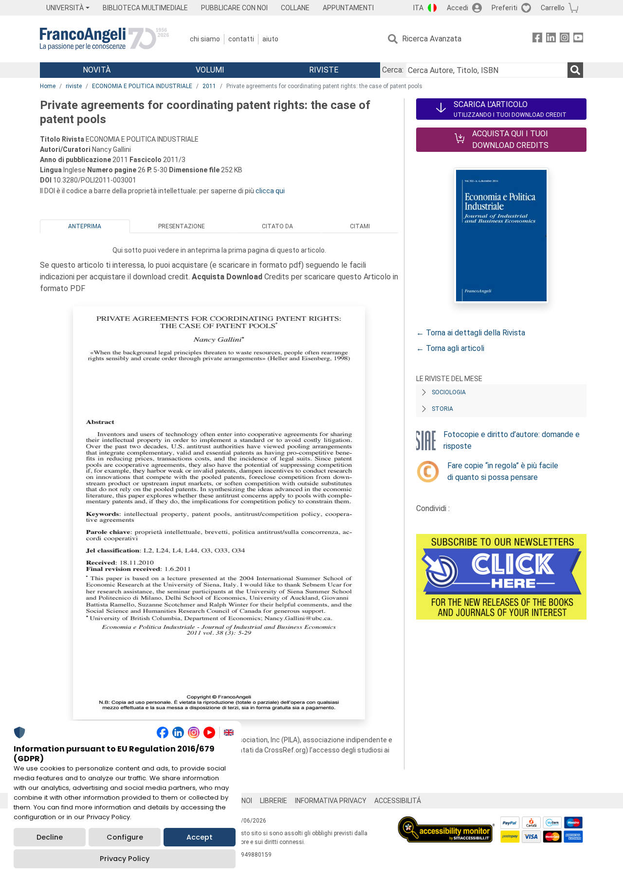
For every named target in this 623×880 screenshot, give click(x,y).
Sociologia (449, 392)
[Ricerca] (575, 70)
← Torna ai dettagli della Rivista (470, 332)
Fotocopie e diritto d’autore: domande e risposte (511, 440)
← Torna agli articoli (450, 348)
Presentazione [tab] (181, 226)
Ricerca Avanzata (431, 38)
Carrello (553, 8)
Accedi (457, 8)
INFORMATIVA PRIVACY (330, 801)
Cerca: (392, 69)
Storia (442, 408)
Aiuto (270, 39)
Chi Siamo (205, 39)
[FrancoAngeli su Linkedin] (551, 39)
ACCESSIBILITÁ (397, 801)
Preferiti (504, 8)
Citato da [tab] (277, 226)
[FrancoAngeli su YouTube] (578, 39)
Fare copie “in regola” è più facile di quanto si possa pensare (502, 471)
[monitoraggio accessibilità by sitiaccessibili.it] (446, 821)
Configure (125, 837)
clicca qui (270, 191)
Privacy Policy (124, 858)
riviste (74, 86)
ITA (418, 8)
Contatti (241, 39)
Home (47, 86)
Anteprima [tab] (84, 226)
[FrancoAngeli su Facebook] (537, 39)
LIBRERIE (273, 801)
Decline (50, 837)
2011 (209, 86)
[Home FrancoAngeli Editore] (104, 39)
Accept (199, 837)
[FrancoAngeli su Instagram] (564, 39)
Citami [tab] (360, 226)
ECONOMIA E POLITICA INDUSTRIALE (142, 86)
